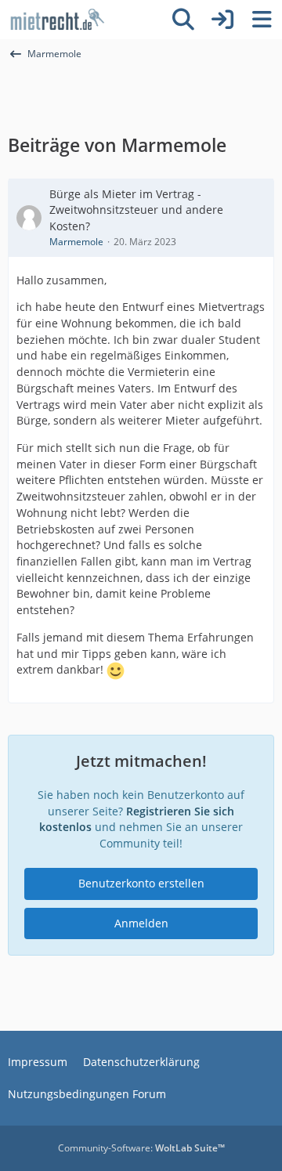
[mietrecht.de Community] (57, 19)
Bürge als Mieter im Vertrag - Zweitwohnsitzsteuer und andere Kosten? (136, 209)
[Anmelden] (222, 19)
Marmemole (76, 241)
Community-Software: (141, 1148)
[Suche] (183, 19)
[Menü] (261, 19)
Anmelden (141, 923)
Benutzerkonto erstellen (141, 883)
